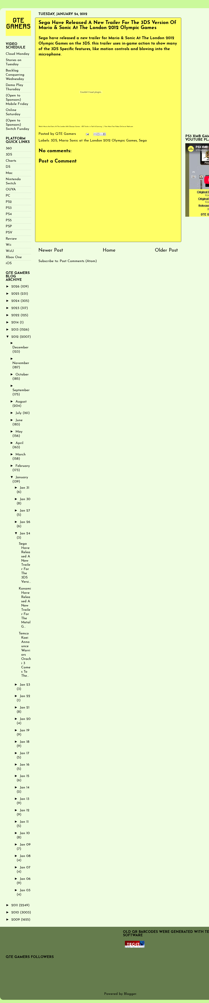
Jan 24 (25, 533)
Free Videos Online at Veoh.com (122, 126)
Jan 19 (24, 730)
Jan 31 (24, 488)
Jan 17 (24, 753)
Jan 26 (25, 522)
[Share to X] (101, 134)
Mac (9, 173)
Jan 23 (25, 684)
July (19, 413)
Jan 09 (25, 844)
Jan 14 (24, 787)
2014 (15, 322)
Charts (11, 161)
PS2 (9, 202)
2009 (16, 919)
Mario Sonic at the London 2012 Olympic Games (98, 140)
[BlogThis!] (98, 134)
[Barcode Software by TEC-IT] (135, 946)
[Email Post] (87, 134)
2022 (16, 315)
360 (9, 148)
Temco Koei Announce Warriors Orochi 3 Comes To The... (25, 654)
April (19, 443)
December (20, 347)
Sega (143, 140)
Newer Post (50, 250)
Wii (8, 245)
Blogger (130, 994)
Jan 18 (24, 742)
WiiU (10, 251)
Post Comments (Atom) (78, 261)
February (23, 466)
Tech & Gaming (96, 126)
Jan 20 (25, 719)
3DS (54, 140)
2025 (15, 293)
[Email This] (95, 134)
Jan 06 (25, 879)
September (21, 390)
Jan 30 (25, 499)
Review (11, 239)
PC (8, 195)
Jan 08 (25, 856)
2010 (15, 912)
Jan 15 (24, 776)
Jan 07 (25, 867)
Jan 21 (24, 707)
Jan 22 (25, 696)
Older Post (166, 250)
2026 (16, 286)
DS (8, 167)
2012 (15, 337)
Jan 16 (24, 764)
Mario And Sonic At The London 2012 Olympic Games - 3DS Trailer (66, 126)
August (21, 401)
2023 (15, 308)
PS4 (9, 214)
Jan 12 (24, 810)
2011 (15, 905)
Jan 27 (25, 510)
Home (109, 250)
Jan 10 (25, 833)
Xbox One (14, 257)
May (19, 431)
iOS (9, 263)
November (20, 363)
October (22, 374)
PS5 (9, 220)
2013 (15, 329)
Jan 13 (24, 799)
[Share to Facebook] (104, 134)
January (22, 477)
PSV (9, 232)
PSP (9, 226)
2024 (16, 301)
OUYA (11, 189)
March (21, 454)
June (19, 420)
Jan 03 (25, 890)
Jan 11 (24, 822)
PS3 (9, 208)
